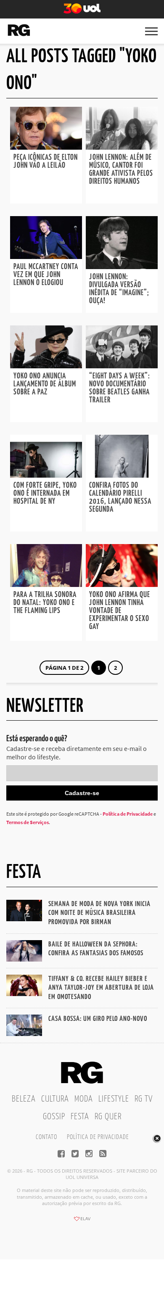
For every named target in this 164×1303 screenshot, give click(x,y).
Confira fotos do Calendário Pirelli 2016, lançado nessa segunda (120, 497)
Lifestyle (113, 1099)
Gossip (54, 1117)
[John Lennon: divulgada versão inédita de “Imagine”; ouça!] (122, 266)
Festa (80, 1117)
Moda (83, 1099)
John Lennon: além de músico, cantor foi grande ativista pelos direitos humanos (121, 169)
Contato (46, 1137)
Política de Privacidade (128, 814)
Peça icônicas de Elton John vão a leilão (45, 161)
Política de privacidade (98, 1137)
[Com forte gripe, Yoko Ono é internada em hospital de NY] (46, 475)
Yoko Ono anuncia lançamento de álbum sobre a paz (44, 384)
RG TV (144, 1099)
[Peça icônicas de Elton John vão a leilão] (46, 147)
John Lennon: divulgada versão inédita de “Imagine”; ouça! (119, 289)
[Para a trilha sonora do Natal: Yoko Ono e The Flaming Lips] (46, 584)
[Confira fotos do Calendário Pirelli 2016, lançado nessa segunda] (122, 475)
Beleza (24, 1099)
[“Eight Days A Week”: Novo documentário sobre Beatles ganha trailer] (122, 366)
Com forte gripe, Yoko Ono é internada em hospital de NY (45, 493)
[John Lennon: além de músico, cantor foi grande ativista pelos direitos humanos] (122, 147)
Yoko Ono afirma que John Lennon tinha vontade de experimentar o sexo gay (119, 611)
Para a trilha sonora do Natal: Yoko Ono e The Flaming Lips (45, 603)
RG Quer (108, 1117)
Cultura (55, 1099)
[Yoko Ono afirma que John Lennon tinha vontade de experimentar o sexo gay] (122, 584)
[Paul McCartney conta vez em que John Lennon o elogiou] (46, 256)
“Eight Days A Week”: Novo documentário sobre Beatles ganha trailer (119, 388)
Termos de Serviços (27, 822)
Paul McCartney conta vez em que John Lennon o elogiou (45, 275)
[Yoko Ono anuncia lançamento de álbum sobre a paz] (46, 366)
